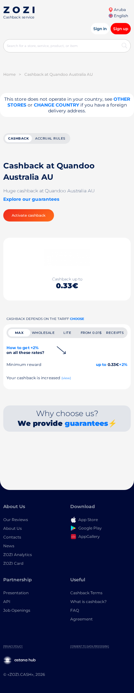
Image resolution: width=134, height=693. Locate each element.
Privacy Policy (12, 646)
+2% (123, 364)
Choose (77, 319)
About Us (12, 528)
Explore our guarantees (31, 199)
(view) (66, 378)
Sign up (120, 28)
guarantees (86, 423)
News (8, 545)
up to (101, 364)
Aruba (119, 9)
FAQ (74, 610)
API (6, 601)
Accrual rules (50, 138)
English (120, 16)
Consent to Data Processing (89, 646)
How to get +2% (25, 350)
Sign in (100, 28)
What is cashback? (88, 601)
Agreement (81, 619)
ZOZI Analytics (17, 554)
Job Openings (16, 610)
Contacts (12, 537)
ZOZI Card (13, 563)
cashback (18, 138)
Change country (56, 105)
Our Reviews (15, 519)
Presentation (16, 592)
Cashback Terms (86, 592)
